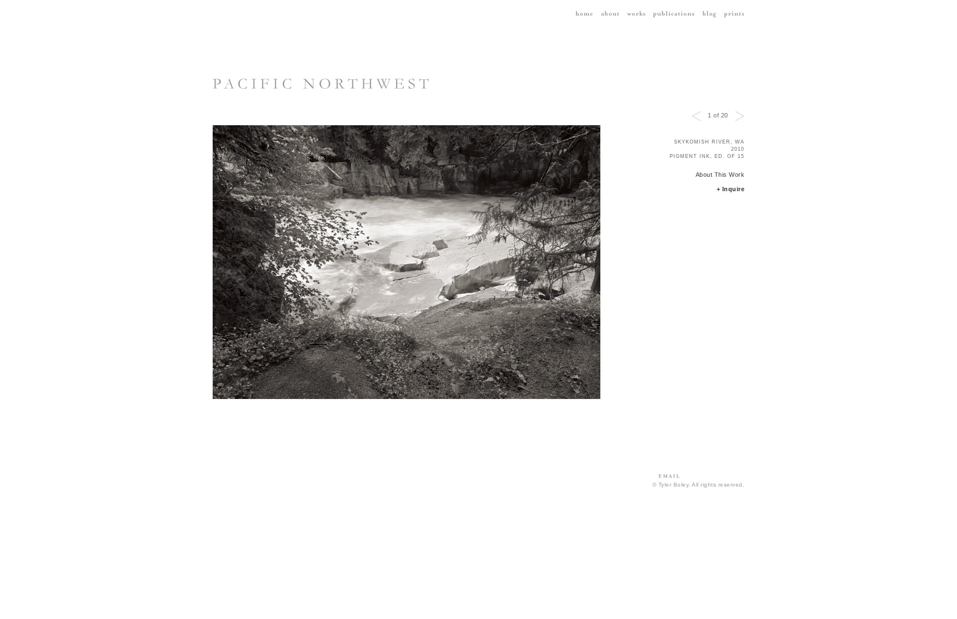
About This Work (720, 174)
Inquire (733, 189)
